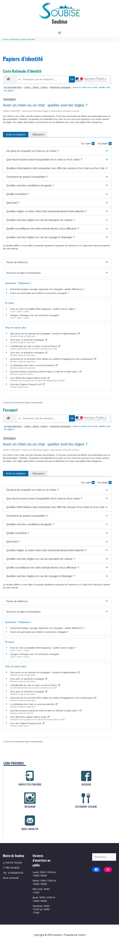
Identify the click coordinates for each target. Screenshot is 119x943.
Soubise (59, 21)
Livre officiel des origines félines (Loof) (28, 378)
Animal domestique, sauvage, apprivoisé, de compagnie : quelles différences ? (47, 289)
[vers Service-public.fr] (91, 79)
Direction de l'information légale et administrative (24, 403)
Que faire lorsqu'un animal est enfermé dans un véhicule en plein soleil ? (44, 371)
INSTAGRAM (30, 806)
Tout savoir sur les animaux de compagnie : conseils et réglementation (43, 333)
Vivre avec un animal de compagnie (27, 340)
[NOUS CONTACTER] (30, 820)
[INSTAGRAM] (30, 798)
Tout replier (86, 143)
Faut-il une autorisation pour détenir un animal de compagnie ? (39, 293)
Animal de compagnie (60, 87)
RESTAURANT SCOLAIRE (86, 806)
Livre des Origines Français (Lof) (26, 384)
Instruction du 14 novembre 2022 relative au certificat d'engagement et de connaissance (52, 359)
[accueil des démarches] (8, 78)
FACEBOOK (86, 784)
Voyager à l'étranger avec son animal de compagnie (34, 315)
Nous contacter (11, 877)
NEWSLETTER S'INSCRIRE (30, 784)
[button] (57, 151)
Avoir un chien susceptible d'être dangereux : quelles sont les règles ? (43, 309)
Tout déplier (103, 143)
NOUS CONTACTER (30, 829)
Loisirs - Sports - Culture (36, 87)
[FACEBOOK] (86, 776)
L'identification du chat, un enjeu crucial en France (34, 346)
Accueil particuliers (13, 87)
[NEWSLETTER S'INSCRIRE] (30, 776)
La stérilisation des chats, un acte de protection (32, 365)
